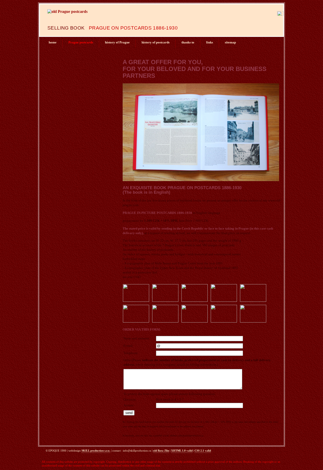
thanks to (187, 42)
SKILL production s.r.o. (96, 450)
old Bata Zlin (161, 450)
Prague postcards (80, 42)
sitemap (230, 42)
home (53, 42)
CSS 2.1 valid (203, 450)
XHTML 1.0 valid (182, 450)
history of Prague (117, 42)
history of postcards (156, 42)
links (209, 42)
